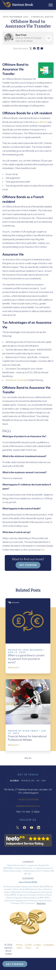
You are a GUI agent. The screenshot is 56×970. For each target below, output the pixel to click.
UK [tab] (38, 780)
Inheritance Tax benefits (17, 380)
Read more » (14, 667)
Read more (41, 903)
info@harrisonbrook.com (28, 806)
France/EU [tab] (28, 780)
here (42, 550)
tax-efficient (41, 122)
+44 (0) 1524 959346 (28, 799)
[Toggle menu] (51, 5)
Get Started (28, 565)
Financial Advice (42, 17)
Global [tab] (14, 780)
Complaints (48, 945)
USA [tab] (43, 780)
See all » (28, 758)
